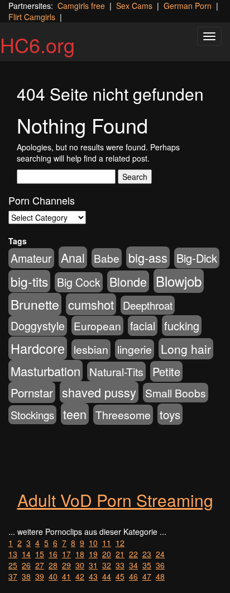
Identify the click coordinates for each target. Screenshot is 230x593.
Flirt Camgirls (31, 16)
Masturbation (45, 370)
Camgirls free (81, 5)
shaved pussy (99, 392)
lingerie (134, 349)
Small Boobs (175, 392)
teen (75, 414)
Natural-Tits (116, 371)
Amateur (31, 258)
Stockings (32, 414)
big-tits (29, 281)
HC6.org (37, 44)
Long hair (186, 348)
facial (142, 326)
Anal (73, 257)
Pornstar (32, 392)
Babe (106, 257)
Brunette (35, 304)
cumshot (91, 304)
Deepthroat (147, 305)
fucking (181, 325)
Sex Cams (134, 5)
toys (170, 414)
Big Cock (78, 282)
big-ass (147, 257)
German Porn (188, 5)
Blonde (128, 281)
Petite (166, 371)
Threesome (123, 415)
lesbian (91, 349)
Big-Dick (196, 258)
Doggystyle (38, 326)
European (97, 325)
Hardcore (38, 348)
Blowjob (179, 281)
